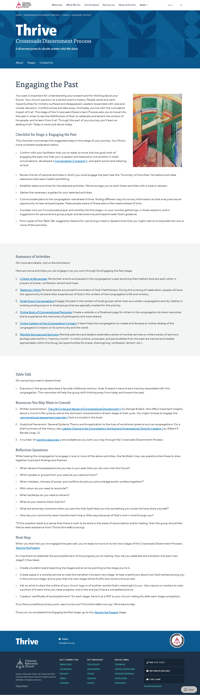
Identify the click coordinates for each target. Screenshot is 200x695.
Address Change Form (125, 669)
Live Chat (155, 679)
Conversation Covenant (70, 161)
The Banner (120, 664)
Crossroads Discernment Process (42, 15)
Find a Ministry (93, 669)
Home (18, 15)
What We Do (73, 5)
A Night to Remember (33, 279)
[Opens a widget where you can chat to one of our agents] (189, 690)
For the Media (121, 678)
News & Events (127, 5)
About (19, 63)
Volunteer (91, 678)
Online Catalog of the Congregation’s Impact (48, 323)
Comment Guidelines (124, 673)
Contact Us (46, 63)
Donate (90, 673)
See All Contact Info (153, 686)
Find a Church (93, 664)
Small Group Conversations (37, 301)
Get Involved (91, 5)
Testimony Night (30, 290)
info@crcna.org (159, 671)
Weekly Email (65, 664)
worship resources (47, 439)
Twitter (63, 678)
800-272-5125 (157, 662)
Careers (90, 683)
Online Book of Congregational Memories (46, 312)
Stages (66, 15)
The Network (66, 669)
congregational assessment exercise (43, 417)
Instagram (64, 683)
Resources (109, 5)
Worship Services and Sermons (39, 334)
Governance (120, 683)
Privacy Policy (22, 686)
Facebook (64, 673)
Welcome (57, 5)
